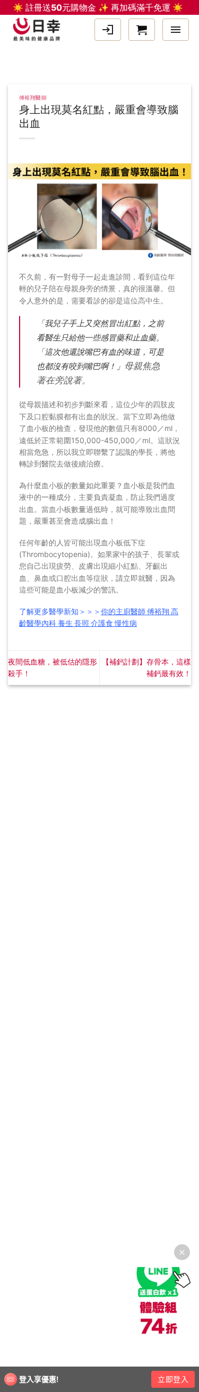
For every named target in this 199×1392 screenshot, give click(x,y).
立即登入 (173, 1379)
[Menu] (175, 30)
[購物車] (141, 30)
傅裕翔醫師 (33, 98)
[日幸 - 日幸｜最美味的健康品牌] (39, 29)
